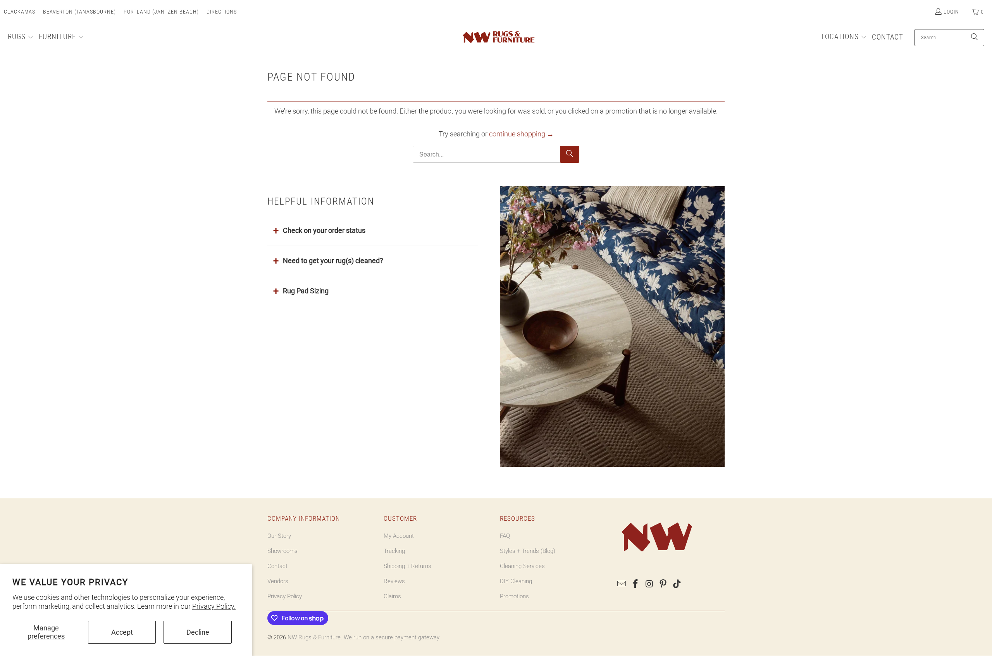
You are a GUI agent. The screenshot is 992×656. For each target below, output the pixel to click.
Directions (222, 12)
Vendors (277, 581)
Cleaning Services (522, 566)
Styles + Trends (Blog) (527, 551)
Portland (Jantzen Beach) (161, 12)
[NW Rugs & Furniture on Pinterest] (663, 584)
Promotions (514, 596)
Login (951, 12)
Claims (392, 596)
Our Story (279, 535)
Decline (197, 632)
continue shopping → (521, 134)
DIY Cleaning (516, 581)
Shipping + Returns (407, 566)
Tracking (394, 551)
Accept (122, 632)
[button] (21, 37)
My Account (399, 535)
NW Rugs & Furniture (314, 637)
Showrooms (282, 551)
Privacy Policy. (214, 606)
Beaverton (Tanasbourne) (79, 12)
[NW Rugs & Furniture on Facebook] (636, 584)
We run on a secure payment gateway (391, 637)
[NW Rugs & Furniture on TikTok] (677, 584)
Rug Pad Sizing (306, 291)
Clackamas (19, 12)
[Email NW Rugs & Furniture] (622, 584)
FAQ (505, 535)
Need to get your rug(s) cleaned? (333, 261)
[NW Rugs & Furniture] (498, 37)
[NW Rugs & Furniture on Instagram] (649, 584)
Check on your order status (324, 230)
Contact (277, 566)
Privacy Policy (284, 596)
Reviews (394, 581)
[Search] (974, 37)
